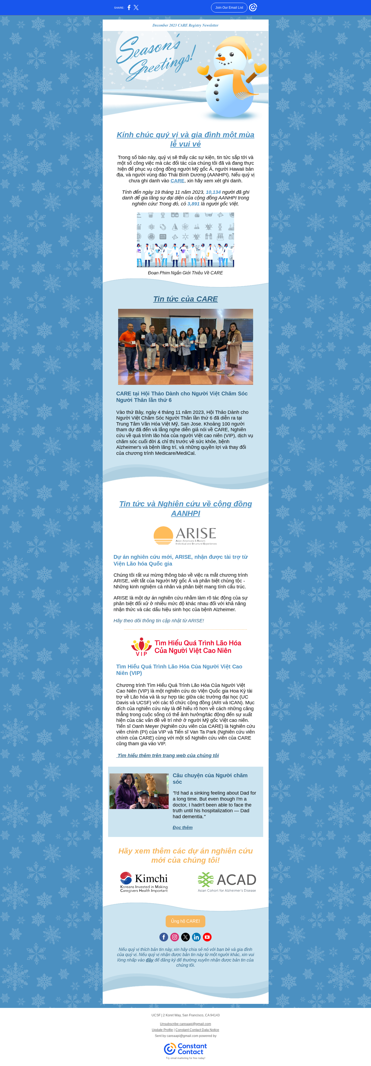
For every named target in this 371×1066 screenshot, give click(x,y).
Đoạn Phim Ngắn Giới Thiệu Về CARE (185, 273)
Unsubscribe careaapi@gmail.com (185, 1024)
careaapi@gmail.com (182, 1036)
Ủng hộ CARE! (185, 921)
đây (149, 960)
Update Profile (162, 1030)
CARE (177, 180)
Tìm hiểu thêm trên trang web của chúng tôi (167, 755)
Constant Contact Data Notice (197, 1030)
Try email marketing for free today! (185, 1058)
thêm (187, 827)
